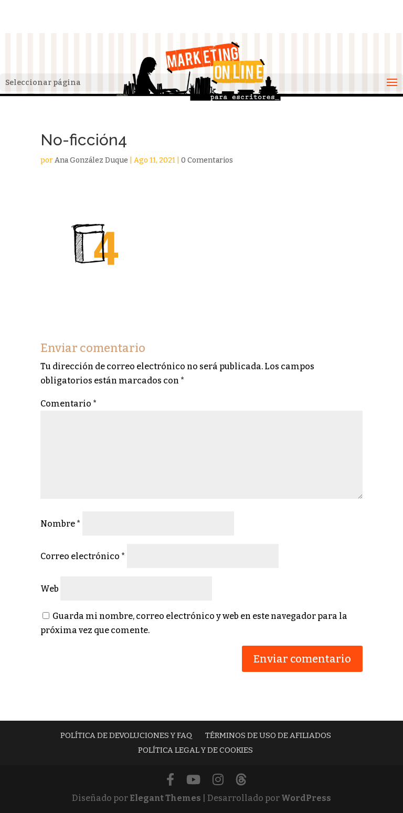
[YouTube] (193, 780)
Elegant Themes (165, 798)
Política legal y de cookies (195, 750)
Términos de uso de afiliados (268, 735)
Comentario (68, 404)
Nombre (60, 524)
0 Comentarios (207, 160)
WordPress (306, 798)
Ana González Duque (91, 160)
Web (49, 589)
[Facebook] (170, 780)
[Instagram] (218, 780)
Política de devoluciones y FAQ (126, 735)
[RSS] (241, 780)
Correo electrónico (82, 556)
